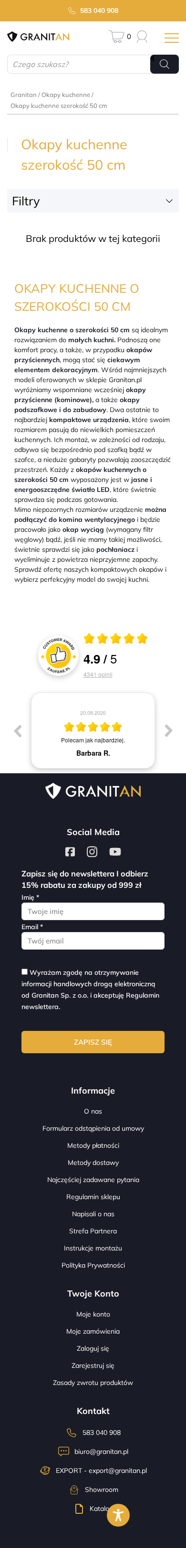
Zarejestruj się (93, 1365)
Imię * (30, 897)
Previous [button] (17, 730)
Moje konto (93, 1314)
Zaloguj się (93, 1348)
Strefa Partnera (93, 1231)
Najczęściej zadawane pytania (93, 1179)
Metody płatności (93, 1145)
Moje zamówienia (93, 1331)
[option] (93, 730)
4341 (98, 674)
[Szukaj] (164, 64)
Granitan (23, 94)
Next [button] (169, 730)
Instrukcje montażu (93, 1248)
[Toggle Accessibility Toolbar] (118, 1515)
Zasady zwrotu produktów (93, 1382)
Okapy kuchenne (65, 94)
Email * (32, 927)
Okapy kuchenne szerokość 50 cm (58, 105)
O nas (93, 1111)
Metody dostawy (93, 1162)
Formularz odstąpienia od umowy (93, 1128)
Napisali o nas (93, 1214)
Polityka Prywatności (93, 1265)
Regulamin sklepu (93, 1196)
